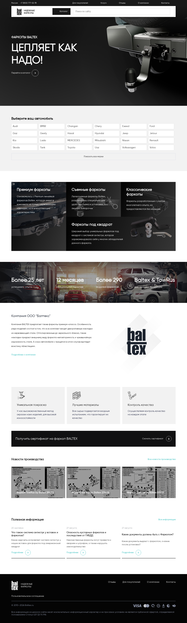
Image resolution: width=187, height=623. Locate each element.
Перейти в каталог (20, 73)
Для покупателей (80, 3)
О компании (143, 3)
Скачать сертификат (152, 439)
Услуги (103, 3)
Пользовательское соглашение (27, 596)
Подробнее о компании (23, 355)
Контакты (165, 3)
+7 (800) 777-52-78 (28, 3)
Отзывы (122, 3)
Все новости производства (162, 459)
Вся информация (167, 520)
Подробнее (17, 553)
